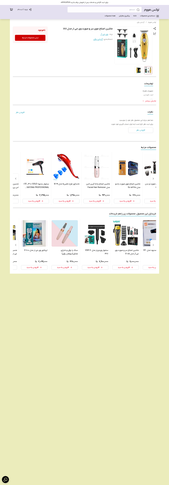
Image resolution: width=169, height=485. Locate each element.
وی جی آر (104, 34)
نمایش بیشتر (150, 101)
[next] (16, 179)
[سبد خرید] (11, 9)
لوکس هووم (151, 10)
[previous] (153, 179)
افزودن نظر (20, 112)
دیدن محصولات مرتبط (30, 38)
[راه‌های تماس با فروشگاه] (5, 479)
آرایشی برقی (140, 22)
